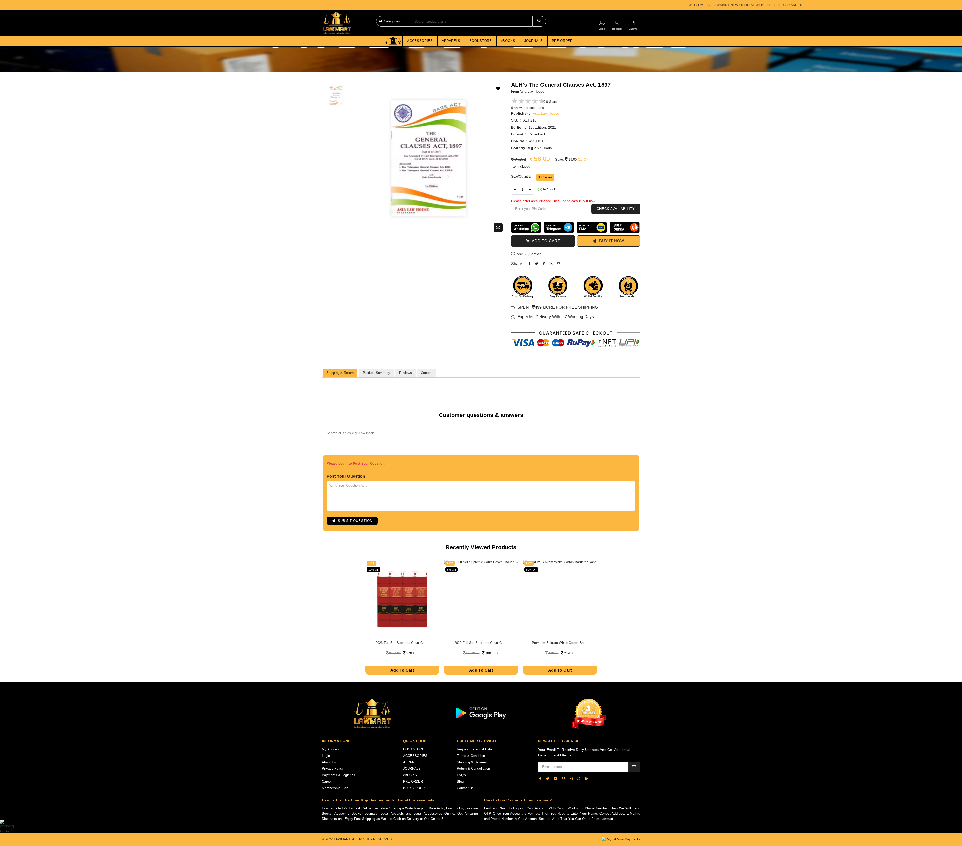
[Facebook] (540, 778)
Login (602, 28)
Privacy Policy (333, 768)
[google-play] (586, 778)
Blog (460, 781)
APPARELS (451, 41)
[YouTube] (555, 778)
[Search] (539, 21)
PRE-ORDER (562, 41)
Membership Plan (335, 788)
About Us (329, 762)
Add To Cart (402, 670)
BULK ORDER (414, 788)
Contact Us (465, 788)
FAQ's (461, 775)
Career (327, 781)
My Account (331, 749)
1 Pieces (545, 177)
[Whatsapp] (578, 778)
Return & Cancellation (473, 768)
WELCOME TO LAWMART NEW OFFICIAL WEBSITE (713, 5)
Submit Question (353, 521)
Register (617, 28)
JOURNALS (533, 41)
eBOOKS (508, 41)
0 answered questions (527, 108)
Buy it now (610, 241)
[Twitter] (547, 778)
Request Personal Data (474, 749)
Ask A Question (528, 254)
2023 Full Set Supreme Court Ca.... (402, 643)
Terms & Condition (471, 756)
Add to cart (545, 241)
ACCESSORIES (420, 41)
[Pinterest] (563, 778)
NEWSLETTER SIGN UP (559, 741)
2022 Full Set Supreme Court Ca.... (481, 643)
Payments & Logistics (338, 775)
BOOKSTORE (480, 41)
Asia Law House (546, 113)
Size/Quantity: (522, 176)
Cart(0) (633, 28)
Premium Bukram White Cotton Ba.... (560, 643)
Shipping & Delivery (472, 762)
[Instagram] (571, 778)
